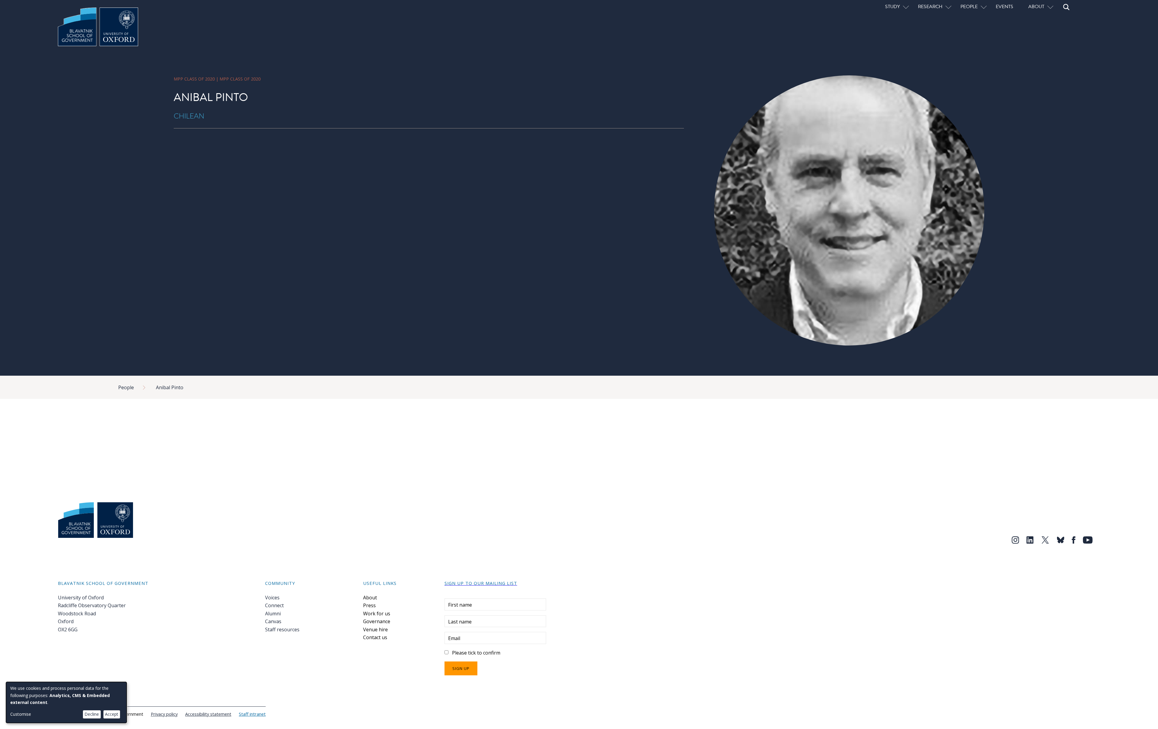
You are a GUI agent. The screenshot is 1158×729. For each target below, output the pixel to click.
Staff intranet (252, 714)
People (126, 387)
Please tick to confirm (476, 652)
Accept (111, 714)
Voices (272, 597)
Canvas (273, 621)
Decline (91, 714)
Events (1004, 6)
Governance (376, 621)
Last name (460, 621)
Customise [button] (20, 714)
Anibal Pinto (169, 387)
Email (454, 638)
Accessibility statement (208, 714)
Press (369, 605)
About (370, 597)
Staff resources (282, 629)
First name (460, 604)
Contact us (375, 637)
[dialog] (66, 702)
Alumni (273, 613)
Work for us (376, 613)
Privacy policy (164, 714)
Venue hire (375, 629)
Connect (274, 605)
